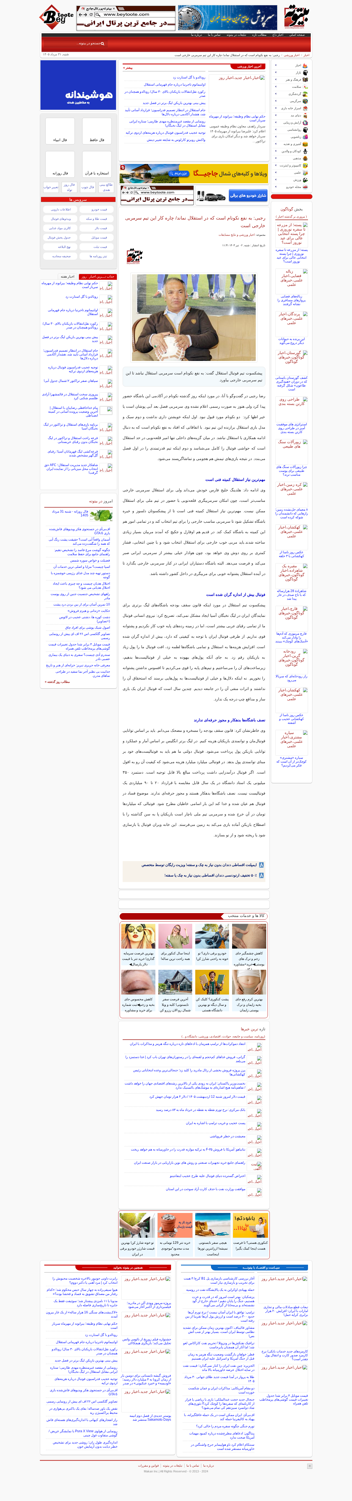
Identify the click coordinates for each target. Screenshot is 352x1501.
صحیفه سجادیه (61, 256)
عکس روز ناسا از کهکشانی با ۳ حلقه (291, 554)
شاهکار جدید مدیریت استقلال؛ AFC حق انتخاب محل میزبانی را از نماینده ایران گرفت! (71, 469)
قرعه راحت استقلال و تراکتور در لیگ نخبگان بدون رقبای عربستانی (73, 440)
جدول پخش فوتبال (59, 237)
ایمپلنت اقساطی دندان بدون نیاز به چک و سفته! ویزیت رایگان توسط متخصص (199, 865)
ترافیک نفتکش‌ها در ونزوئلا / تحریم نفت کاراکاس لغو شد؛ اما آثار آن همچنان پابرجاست (218, 1345)
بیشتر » (128, 67)
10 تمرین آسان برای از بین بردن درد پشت (81, 604)
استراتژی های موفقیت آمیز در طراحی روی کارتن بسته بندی (291, 428)
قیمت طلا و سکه (96, 218)
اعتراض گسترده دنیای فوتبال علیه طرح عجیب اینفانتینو (207, 1176)
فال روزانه (60, 173)
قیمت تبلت (100, 246)
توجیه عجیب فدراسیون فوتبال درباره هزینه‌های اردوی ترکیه (165, 133)
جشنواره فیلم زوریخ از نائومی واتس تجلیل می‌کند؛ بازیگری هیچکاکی (146, 1341)
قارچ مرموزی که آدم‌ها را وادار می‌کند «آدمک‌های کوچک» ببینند (291, 637)
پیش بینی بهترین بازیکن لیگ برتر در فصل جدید (174, 103)
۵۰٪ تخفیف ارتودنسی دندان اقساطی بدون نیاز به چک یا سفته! (210, 875)
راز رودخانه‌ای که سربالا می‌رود (291, 678)
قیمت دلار (101, 228)
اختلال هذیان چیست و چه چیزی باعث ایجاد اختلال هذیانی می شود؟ (81, 586)
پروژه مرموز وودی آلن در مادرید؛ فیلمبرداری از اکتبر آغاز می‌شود (149, 1305)
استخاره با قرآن (97, 173)
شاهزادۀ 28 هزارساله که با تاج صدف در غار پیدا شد (291, 595)
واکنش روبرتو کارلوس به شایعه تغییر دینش (176, 140)
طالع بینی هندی (106, 187)
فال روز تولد (69, 187)
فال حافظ (97, 140)
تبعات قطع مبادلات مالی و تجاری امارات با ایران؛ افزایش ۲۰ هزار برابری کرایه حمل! (285, 1311)
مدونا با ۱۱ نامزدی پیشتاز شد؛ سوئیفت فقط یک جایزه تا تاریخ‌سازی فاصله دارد (85, 1303)
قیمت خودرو (99, 209)
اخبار (306, 55)
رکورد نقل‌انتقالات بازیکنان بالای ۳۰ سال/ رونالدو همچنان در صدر (70, 325)
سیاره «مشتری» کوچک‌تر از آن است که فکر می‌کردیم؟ (291, 761)
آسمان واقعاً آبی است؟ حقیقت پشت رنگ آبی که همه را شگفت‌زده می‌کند (79, 542)
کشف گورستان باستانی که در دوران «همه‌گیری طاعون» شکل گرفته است (291, 383)
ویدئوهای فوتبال (61, 218)
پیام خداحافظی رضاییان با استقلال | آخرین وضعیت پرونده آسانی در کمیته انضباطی (73, 411)
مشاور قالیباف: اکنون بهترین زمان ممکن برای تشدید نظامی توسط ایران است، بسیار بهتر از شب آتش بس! (218, 1332)
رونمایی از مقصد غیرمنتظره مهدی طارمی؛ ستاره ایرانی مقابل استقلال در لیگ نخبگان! (167, 123)
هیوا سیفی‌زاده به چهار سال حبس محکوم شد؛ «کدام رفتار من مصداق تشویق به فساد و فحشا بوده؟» (82, 1292)
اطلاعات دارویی (61, 209)
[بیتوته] (56, 28)
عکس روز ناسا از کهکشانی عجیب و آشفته (291, 719)
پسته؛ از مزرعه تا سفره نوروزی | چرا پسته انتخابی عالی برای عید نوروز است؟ (292, 255)
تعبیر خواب (50, 187)
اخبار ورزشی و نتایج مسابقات (237, 234)
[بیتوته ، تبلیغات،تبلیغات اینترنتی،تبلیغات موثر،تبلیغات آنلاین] (125, 18)
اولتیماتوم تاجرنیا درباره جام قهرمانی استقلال (174, 84)
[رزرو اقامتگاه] (194, 173)
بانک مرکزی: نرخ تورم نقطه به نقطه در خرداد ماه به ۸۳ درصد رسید (200, 1110)
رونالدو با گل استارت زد (189, 77)
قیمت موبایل (99, 237)
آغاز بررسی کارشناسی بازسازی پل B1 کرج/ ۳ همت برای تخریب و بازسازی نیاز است (219, 1280)
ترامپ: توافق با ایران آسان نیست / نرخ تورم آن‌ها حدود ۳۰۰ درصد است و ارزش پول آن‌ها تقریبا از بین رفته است (219, 1316)
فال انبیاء (60, 140)
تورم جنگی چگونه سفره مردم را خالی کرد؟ (225, 1426)
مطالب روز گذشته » (57, 681)
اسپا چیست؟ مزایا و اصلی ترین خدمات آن (81, 567)
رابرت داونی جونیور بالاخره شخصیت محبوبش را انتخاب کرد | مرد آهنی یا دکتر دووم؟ (85, 1280)
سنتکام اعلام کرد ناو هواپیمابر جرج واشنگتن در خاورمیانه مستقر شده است (222, 1447)
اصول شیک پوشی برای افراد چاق (87, 627)
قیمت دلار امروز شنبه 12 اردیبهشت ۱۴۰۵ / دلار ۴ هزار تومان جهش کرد (197, 1097)
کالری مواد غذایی (60, 228)
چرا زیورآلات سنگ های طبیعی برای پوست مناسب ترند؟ (291, 470)
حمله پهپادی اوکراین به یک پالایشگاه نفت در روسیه (220, 1290)
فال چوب (87, 187)
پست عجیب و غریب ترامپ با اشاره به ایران (215, 1123)
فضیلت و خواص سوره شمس (90, 560)
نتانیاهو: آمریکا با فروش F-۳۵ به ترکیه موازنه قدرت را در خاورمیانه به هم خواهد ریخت (188, 1149)
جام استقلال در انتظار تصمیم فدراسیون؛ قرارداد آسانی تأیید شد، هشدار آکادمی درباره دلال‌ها (165, 112)
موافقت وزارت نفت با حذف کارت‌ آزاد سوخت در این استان (205, 1189)
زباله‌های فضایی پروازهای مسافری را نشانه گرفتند (291, 300)
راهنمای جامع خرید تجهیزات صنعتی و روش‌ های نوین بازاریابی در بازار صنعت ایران (189, 1163)
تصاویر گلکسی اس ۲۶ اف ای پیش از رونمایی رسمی (81, 1401)
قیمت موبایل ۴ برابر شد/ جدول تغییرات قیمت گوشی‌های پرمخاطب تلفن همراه (79, 646)
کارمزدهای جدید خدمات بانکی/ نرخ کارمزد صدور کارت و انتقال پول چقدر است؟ (285, 1355)
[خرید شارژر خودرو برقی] (232, 195)
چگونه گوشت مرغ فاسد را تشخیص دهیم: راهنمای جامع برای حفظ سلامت (82, 552)
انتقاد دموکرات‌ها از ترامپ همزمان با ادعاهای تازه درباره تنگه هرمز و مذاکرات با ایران (187, 1044)
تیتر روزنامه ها (98, 256)
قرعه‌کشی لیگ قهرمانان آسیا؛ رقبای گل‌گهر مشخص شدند (73, 453)
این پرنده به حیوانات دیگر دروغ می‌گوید (291, 341)
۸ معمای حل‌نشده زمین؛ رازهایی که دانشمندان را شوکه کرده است (291, 513)
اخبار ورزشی (291, 55)
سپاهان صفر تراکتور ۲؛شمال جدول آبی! (71, 381)
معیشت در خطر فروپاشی (227, 1136)
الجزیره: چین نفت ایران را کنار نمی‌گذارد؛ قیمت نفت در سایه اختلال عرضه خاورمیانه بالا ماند (218, 1368)
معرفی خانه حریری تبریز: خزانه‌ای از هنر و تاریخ (78, 665)
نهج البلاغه (64, 246)
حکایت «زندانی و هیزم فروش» (89, 611)
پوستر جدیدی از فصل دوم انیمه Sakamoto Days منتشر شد (150, 1417)
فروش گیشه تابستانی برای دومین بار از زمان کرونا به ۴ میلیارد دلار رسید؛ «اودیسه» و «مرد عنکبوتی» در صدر (146, 1379)
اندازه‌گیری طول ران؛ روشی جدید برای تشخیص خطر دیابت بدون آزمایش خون (85, 1444)
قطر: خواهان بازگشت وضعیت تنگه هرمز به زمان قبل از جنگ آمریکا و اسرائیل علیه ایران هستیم (221, 1356)
